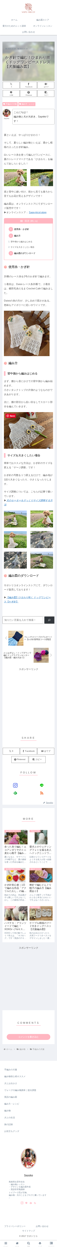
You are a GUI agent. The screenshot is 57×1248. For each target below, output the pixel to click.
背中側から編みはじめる (21, 241)
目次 (27, 221)
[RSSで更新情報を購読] (42, 793)
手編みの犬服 (11, 104)
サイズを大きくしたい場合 (22, 247)
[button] (45, 93)
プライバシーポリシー (15, 1226)
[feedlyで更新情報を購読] (15, 793)
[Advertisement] (28, 700)
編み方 (17, 235)
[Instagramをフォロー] (15, 785)
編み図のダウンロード (24, 253)
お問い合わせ (42, 1226)
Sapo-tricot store (38, 212)
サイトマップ (28, 1231)
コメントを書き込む (28, 1037)
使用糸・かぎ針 (21, 229)
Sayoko (28, 1175)
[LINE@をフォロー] (42, 785)
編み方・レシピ (28, 104)
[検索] (49, 620)
